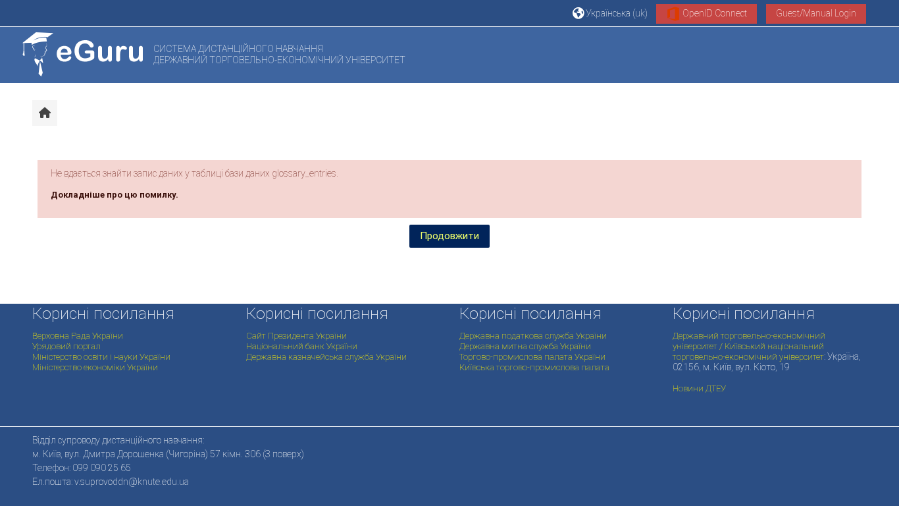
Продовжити (449, 236)
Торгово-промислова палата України (532, 357)
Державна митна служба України (525, 346)
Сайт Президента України (296, 336)
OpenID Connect (714, 13)
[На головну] (82, 54)
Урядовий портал (66, 346)
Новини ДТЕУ (699, 388)
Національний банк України (301, 346)
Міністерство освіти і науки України (101, 357)
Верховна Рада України (77, 336)
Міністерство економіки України (95, 367)
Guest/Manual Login (816, 13)
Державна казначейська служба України (326, 357)
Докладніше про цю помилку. (114, 195)
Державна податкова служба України (533, 336)
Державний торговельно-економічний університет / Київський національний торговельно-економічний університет (749, 346)
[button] (609, 13)
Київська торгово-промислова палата (534, 367)
